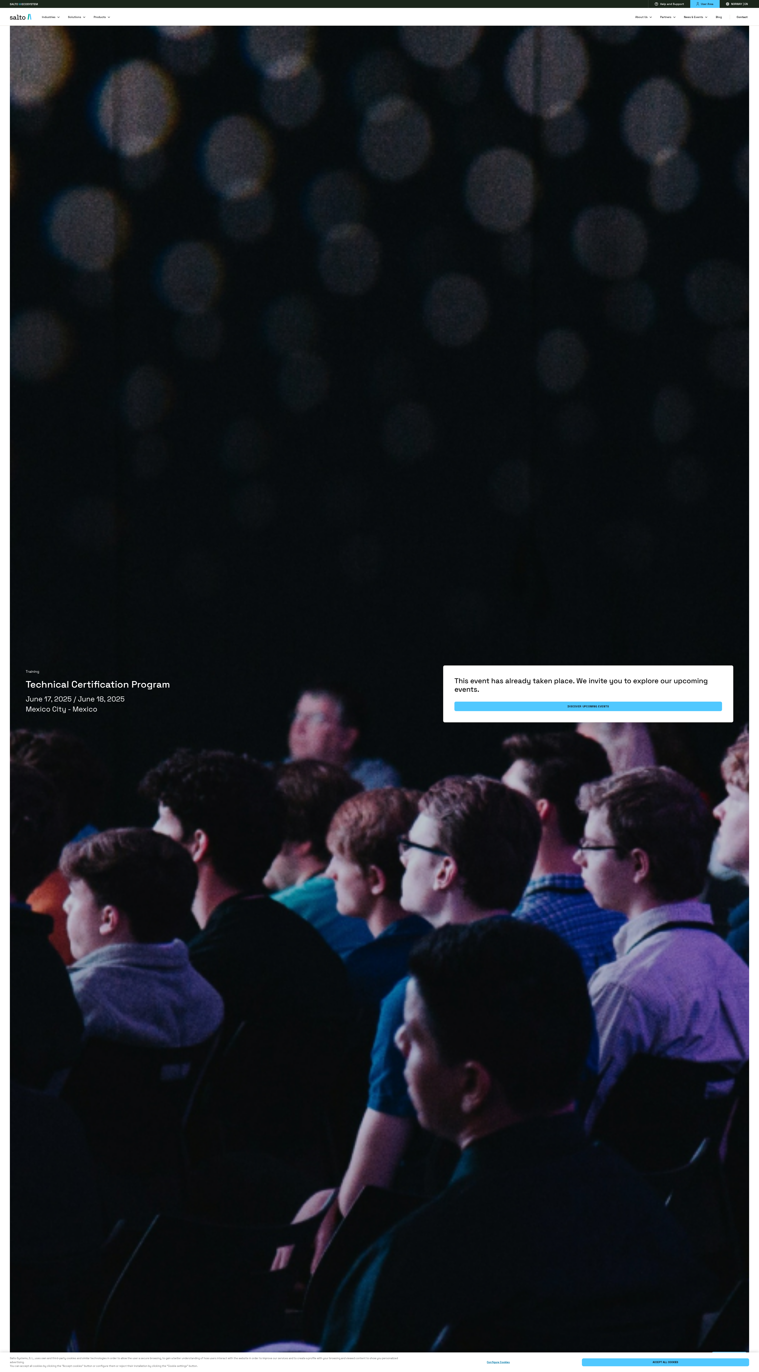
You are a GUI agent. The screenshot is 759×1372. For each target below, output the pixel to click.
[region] (379, 1362)
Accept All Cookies (665, 1362)
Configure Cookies (498, 1362)
